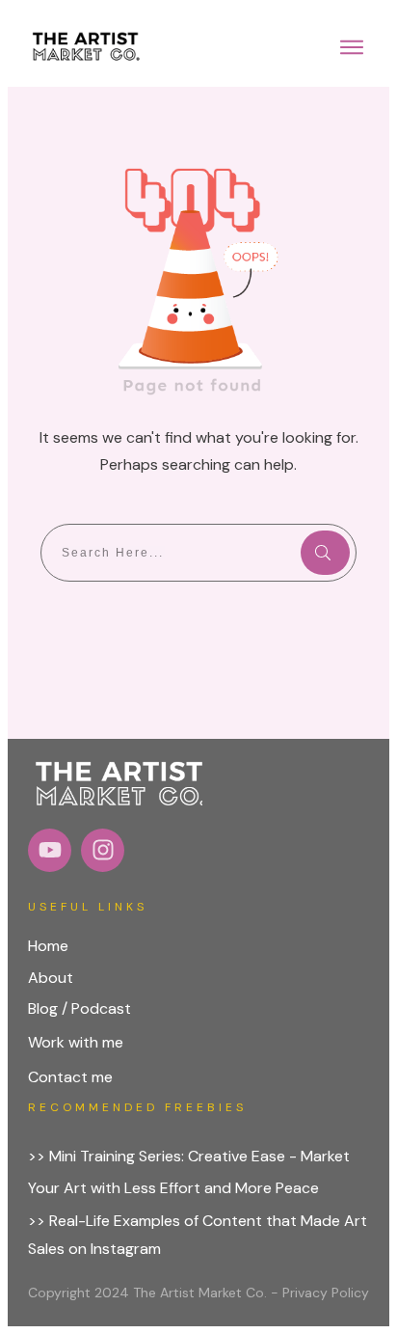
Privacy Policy (325, 1292)
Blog (43, 1008)
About (50, 977)
